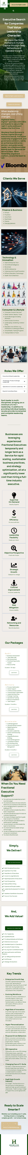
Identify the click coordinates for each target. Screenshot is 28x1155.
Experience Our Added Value (14, 928)
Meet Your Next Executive (14, 862)
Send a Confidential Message (11, 1127)
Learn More (14, 672)
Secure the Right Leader (19, 4)
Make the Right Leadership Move (14, 96)
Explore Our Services (14, 104)
